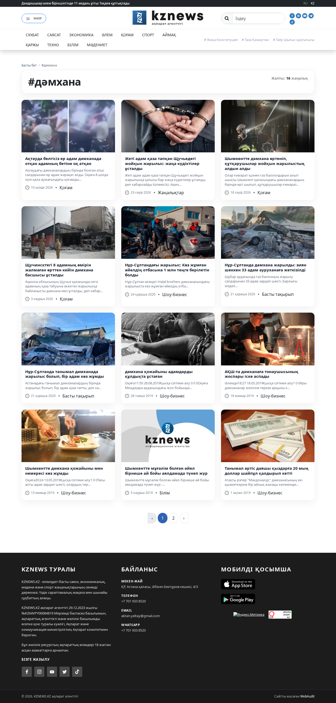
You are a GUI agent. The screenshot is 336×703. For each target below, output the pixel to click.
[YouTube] (305, 15)
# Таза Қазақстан (255, 39)
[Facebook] (293, 15)
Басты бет (29, 65)
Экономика (81, 34)
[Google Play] (267, 599)
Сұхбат (32, 34)
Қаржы (32, 44)
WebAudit (307, 696)
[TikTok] (292, 21)
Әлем (107, 34)
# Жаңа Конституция (221, 39)
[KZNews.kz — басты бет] (168, 17)
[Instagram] (299, 15)
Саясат (54, 34)
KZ (312, 3)
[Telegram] (311, 15)
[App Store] (267, 584)
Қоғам (127, 34)
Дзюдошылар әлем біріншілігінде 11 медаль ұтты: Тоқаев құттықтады (75, 3)
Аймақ (169, 34)
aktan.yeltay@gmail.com (140, 615)
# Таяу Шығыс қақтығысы (293, 39)
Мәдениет (97, 44)
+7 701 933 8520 (133, 601)
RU (305, 3)
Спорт (148, 34)
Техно (53, 44)
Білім (72, 44)
